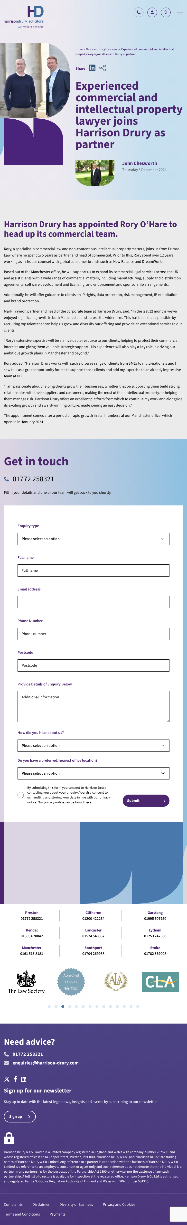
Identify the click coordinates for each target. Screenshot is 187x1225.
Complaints (13, 1204)
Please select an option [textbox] (41, 538)
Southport (93, 947)
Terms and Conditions (22, 1214)
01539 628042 (32, 936)
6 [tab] (83, 1006)
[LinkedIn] (23, 1079)
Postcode (25, 652)
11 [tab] (117, 1006)
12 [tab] (124, 1006)
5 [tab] (76, 1006)
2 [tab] (56, 1006)
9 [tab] (103, 1006)
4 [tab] (69, 1006)
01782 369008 (155, 953)
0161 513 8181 (31, 953)
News (115, 49)
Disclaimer (41, 1204)
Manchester (31, 947)
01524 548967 (93, 936)
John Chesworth (139, 163)
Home (79, 49)
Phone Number (30, 621)
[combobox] (93, 539)
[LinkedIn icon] (92, 68)
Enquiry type (28, 526)
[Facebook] (15, 1079)
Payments (57, 1214)
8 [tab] (96, 1006)
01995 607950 (155, 918)
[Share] (102, 68)
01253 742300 (155, 936)
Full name (26, 557)
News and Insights (97, 49)
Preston (31, 912)
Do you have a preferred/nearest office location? (57, 760)
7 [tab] (90, 1006)
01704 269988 (93, 953)
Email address (29, 589)
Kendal (32, 930)
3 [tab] (62, 1006)
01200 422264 (93, 918)
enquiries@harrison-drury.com (46, 1063)
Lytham (155, 930)
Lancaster (93, 930)
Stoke (155, 947)
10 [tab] (110, 1006)
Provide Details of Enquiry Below (45, 684)
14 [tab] (137, 1006)
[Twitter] (8, 1079)
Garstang (155, 912)
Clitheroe (93, 912)
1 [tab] (49, 1006)
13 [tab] (131, 1006)
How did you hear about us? (41, 732)
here (87, 802)
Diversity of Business (76, 1204)
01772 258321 (33, 479)
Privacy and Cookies (119, 1204)
